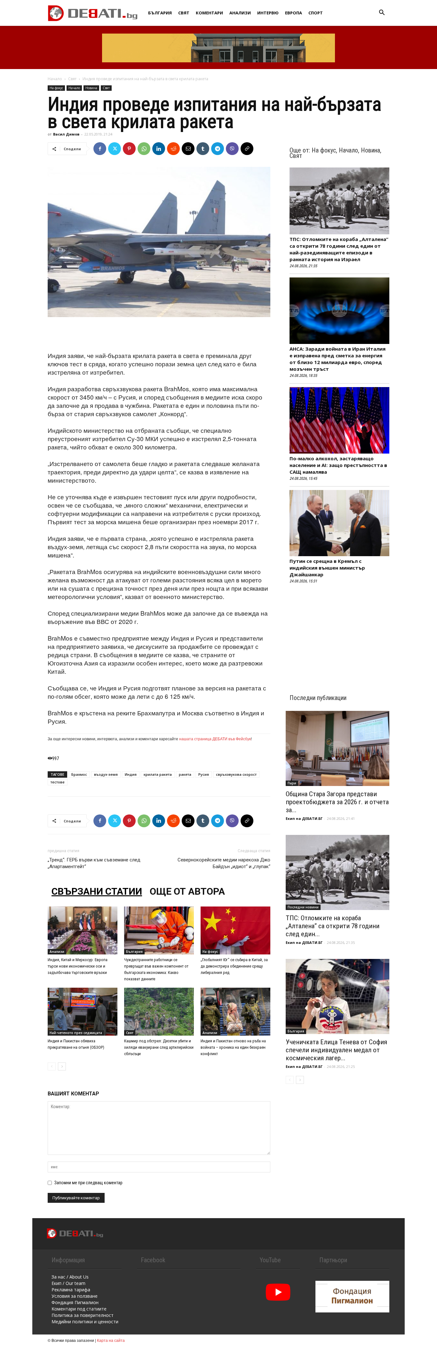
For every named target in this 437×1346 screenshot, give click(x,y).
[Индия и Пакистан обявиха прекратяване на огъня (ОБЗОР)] (82, 1012)
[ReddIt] (173, 148)
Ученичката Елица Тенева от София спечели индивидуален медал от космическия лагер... (336, 1050)
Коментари (209, 13)
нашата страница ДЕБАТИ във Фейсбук (215, 738)
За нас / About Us (70, 1277)
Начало (55, 79)
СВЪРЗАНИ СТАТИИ (97, 891)
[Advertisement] (159, 335)
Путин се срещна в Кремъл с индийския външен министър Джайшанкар (327, 568)
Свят (183, 13)
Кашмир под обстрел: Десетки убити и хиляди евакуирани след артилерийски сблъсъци (159, 1047)
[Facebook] (99, 148)
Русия (203, 774)
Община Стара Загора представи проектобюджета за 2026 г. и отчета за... (337, 802)
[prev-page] (52, 1066)
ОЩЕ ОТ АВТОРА (187, 891)
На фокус (56, 88)
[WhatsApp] (144, 148)
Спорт (315, 13)
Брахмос (79, 774)
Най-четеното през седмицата (76, 1033)
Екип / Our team (68, 1283)
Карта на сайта (111, 1340)
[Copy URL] (247, 148)
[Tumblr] (202, 148)
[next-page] (62, 1066)
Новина (91, 88)
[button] (381, 13)
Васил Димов (66, 134)
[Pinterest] (129, 148)
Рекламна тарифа (71, 1290)
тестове (58, 782)
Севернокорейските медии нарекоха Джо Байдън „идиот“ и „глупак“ (224, 863)
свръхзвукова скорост (236, 774)
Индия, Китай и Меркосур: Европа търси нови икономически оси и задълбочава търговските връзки (77, 966)
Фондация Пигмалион (75, 1302)
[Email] (188, 148)
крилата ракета (158, 774)
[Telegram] (217, 148)
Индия (131, 774)
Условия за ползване (75, 1296)
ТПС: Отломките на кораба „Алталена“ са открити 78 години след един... (332, 926)
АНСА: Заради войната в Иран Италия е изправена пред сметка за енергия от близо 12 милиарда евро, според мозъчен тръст (337, 359)
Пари (292, 783)
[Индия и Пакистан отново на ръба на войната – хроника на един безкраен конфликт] (235, 1012)
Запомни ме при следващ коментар (88, 1182)
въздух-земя (106, 774)
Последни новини (303, 907)
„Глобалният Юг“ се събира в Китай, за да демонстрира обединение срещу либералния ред (234, 966)
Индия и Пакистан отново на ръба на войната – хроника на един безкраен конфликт (233, 1047)
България (160, 13)
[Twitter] (114, 148)
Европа (293, 13)
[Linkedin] (158, 148)
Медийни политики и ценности (85, 1322)
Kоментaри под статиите (79, 1309)
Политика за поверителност (83, 1315)
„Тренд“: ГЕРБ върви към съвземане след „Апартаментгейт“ (94, 863)
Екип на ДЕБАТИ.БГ (304, 818)
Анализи (240, 13)
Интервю (268, 13)
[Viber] (232, 148)
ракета (185, 774)
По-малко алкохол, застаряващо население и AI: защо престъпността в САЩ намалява (338, 465)
